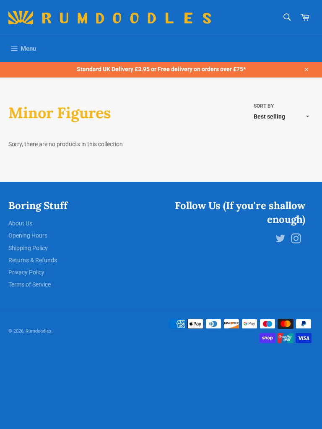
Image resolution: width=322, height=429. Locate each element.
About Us (20, 223)
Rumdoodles (39, 331)
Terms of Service (29, 284)
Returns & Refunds (32, 260)
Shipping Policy (28, 248)
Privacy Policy (26, 272)
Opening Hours (27, 235)
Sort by (264, 106)
